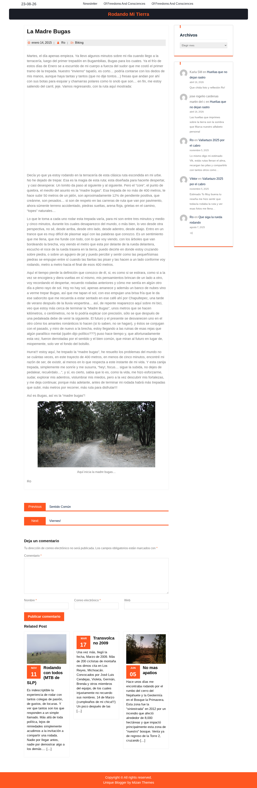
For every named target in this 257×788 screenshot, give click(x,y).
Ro (63, 42)
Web (127, 600)
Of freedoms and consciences (124, 3)
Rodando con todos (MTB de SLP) (45, 675)
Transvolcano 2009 (103, 640)
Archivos (188, 35)
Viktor (193, 178)
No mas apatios (150, 670)
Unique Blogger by (128, 782)
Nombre (30, 600)
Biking (79, 42)
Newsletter (90, 3)
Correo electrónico (87, 600)
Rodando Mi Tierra (128, 14)
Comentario (33, 555)
